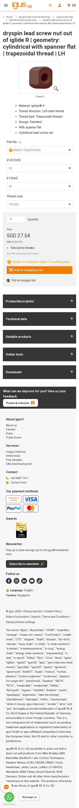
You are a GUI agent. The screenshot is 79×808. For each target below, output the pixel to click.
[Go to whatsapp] (9, 797)
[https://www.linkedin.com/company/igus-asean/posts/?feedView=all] (24, 581)
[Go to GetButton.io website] (9, 804)
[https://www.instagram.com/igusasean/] (16, 581)
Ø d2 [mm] (13, 160)
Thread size (15, 196)
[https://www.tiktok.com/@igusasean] (39, 581)
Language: (21, 590)
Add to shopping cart (25, 271)
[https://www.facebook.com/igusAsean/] (9, 581)
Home (9, 17)
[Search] (50, 5)
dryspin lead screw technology (34, 17)
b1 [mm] (12, 178)
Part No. (12, 142)
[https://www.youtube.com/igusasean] (32, 581)
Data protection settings (20, 622)
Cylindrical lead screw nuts (22, 20)
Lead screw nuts (64, 17)
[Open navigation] (6, 5)
